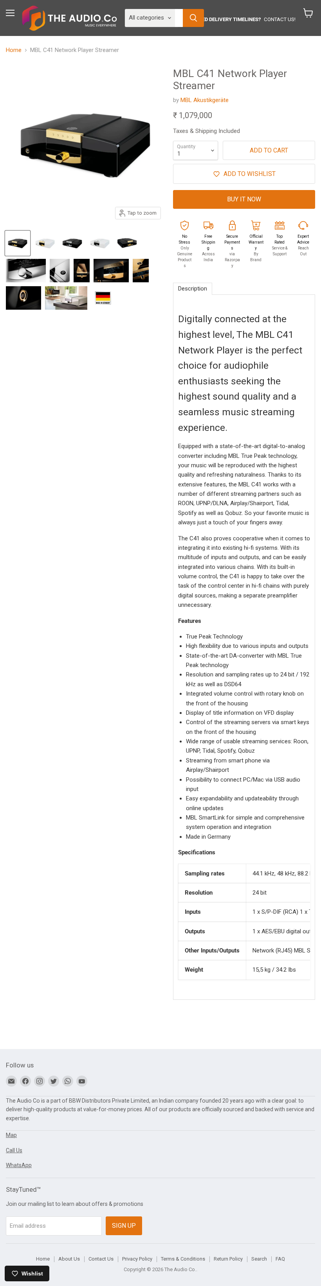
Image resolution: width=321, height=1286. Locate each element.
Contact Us (101, 1259)
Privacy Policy (137, 1259)
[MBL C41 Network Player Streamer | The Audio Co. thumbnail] (17, 243)
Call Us (14, 1150)
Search (259, 1259)
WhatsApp (19, 1165)
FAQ (280, 1259)
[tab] (192, 289)
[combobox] (179, 18)
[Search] (193, 18)
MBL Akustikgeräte (204, 100)
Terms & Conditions (183, 1259)
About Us (69, 1259)
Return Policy (228, 1259)
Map (11, 1135)
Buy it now (244, 199)
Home (14, 50)
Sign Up (124, 1225)
